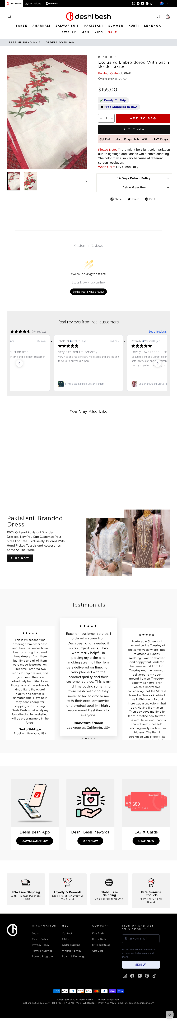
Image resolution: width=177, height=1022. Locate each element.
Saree (21, 25)
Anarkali (41, 25)
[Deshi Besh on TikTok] (154, 976)
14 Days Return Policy (134, 178)
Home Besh (99, 939)
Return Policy (40, 939)
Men (86, 32)
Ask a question (134, 187)
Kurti (134, 25)
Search (36, 933)
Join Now (90, 841)
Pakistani (93, 25)
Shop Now (20, 558)
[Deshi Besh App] (35, 803)
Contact (67, 933)
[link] (88, 384)
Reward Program (42, 956)
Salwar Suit (67, 25)
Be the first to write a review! (88, 291)
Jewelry (68, 32)
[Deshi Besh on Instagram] (125, 976)
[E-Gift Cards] (146, 803)
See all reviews (158, 331)
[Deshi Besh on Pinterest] (147, 976)
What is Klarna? (71, 950)
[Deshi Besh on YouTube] (140, 976)
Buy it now (134, 129)
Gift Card (98, 950)
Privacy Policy (40, 944)
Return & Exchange (73, 956)
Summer (115, 25)
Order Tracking (71, 944)
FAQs (65, 939)
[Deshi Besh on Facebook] (132, 976)
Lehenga (152, 25)
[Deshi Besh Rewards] (90, 803)
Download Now (34, 841)
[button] (19, 363)
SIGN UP (141, 964)
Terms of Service (42, 950)
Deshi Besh (108, 57)
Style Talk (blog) (102, 944)
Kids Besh (98, 933)
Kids (99, 32)
